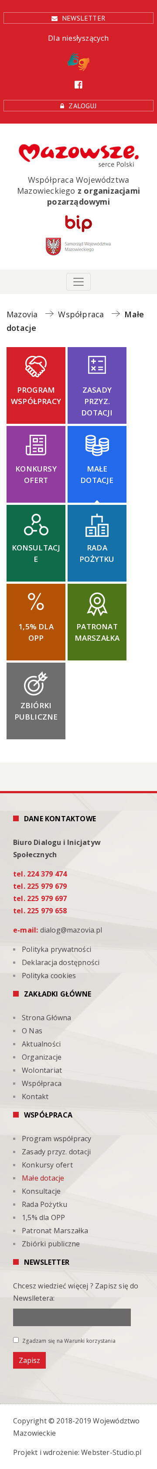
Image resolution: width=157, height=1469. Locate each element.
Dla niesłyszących (78, 38)
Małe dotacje (96, 474)
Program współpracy (36, 395)
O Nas (32, 1031)
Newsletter (84, 18)
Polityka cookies (49, 975)
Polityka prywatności (56, 949)
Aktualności (41, 1044)
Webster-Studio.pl (111, 1452)
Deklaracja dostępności (60, 962)
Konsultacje (36, 553)
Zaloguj (82, 105)
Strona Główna (47, 1017)
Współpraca (41, 1083)
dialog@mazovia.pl (71, 930)
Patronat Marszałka (97, 632)
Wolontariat (42, 1070)
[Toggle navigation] (78, 282)
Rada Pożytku (96, 553)
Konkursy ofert (36, 474)
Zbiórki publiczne (36, 711)
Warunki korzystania (90, 1341)
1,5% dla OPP (36, 632)
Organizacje (41, 1057)
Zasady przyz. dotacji (97, 401)
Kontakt (35, 1096)
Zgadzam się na (68, 1340)
